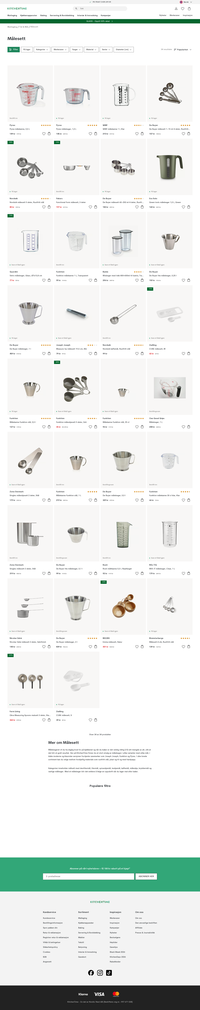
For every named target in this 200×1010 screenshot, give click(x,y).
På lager (26, 50)
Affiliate (138, 928)
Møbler (81, 938)
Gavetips (114, 947)
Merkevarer (175, 15)
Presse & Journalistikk (145, 933)
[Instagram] (100, 973)
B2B (45, 957)
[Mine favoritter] (182, 8)
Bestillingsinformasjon (53, 923)
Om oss (138, 918)
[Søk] (76, 8)
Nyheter (162, 15)
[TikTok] (108, 973)
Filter (15, 49)
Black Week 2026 (117, 952)
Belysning (82, 947)
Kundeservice (49, 918)
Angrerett (47, 962)
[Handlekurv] (189, 8)
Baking (43, 15)
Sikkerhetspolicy (50, 947)
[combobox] (186, 2)
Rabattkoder (115, 962)
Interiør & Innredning (87, 15)
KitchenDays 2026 (118, 957)
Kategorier (40, 50)
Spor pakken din (50, 928)
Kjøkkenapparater (28, 15)
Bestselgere (115, 938)
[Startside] (17, 9)
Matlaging (12, 15)
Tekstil (81, 942)
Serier (104, 50)
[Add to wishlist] (44, 133)
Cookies (46, 952)
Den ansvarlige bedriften (146, 923)
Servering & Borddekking (62, 15)
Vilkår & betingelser (51, 942)
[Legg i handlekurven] (49, 133)
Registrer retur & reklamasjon (56, 938)
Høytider (113, 942)
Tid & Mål (23, 27)
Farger (75, 50)
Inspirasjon (188, 15)
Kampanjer (106, 15)
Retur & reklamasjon (52, 933)
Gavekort (82, 957)
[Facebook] (91, 973)
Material (89, 50)
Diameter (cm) (122, 50)
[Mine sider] (176, 8)
